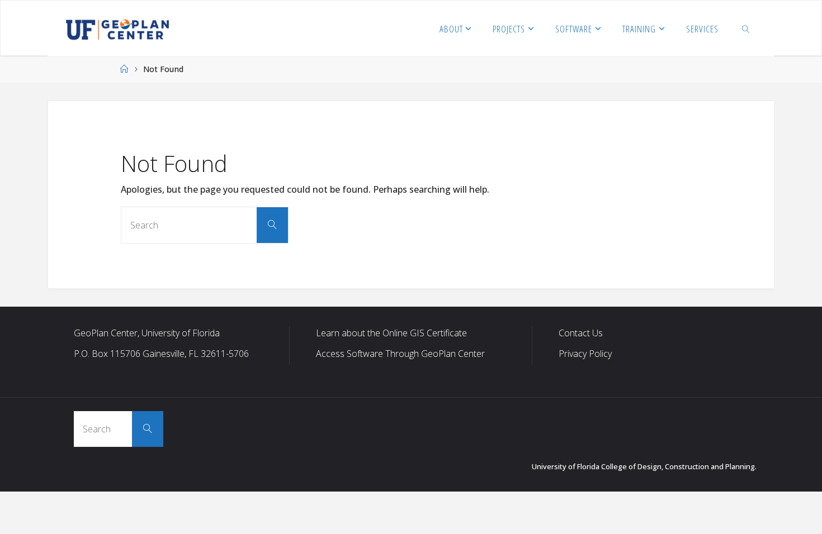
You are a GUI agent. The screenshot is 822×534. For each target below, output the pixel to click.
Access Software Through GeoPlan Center (400, 353)
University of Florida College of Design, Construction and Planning (643, 466)
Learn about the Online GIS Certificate (391, 333)
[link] (745, 28)
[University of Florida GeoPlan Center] (117, 28)
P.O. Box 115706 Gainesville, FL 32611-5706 (161, 353)
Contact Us (581, 333)
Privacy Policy (585, 353)
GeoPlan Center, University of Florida (147, 333)
